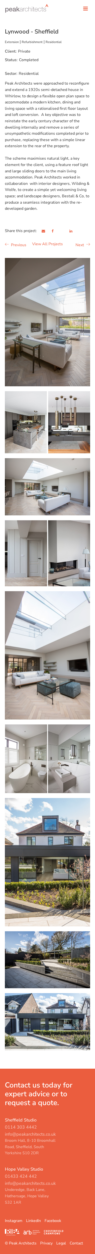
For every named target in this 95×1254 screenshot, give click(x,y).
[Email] (46, 231)
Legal (61, 1243)
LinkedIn (33, 1220)
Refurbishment (32, 42)
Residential (54, 42)
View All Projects (47, 244)
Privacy (46, 1243)
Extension (12, 42)
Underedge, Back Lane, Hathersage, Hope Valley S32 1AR (27, 1196)
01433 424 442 (21, 1176)
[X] (64, 231)
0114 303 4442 (21, 1127)
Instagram (13, 1220)
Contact (76, 1243)
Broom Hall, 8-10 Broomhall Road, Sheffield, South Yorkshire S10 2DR (30, 1147)
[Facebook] (55, 231)
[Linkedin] (73, 231)
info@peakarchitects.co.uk (30, 1134)
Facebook (53, 1220)
